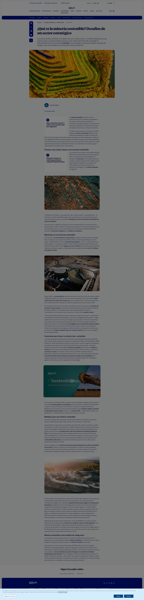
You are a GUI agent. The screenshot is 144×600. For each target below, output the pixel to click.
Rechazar (129, 596)
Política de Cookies (62, 592)
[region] (72, 594)
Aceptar (118, 596)
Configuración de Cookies (9, 596)
